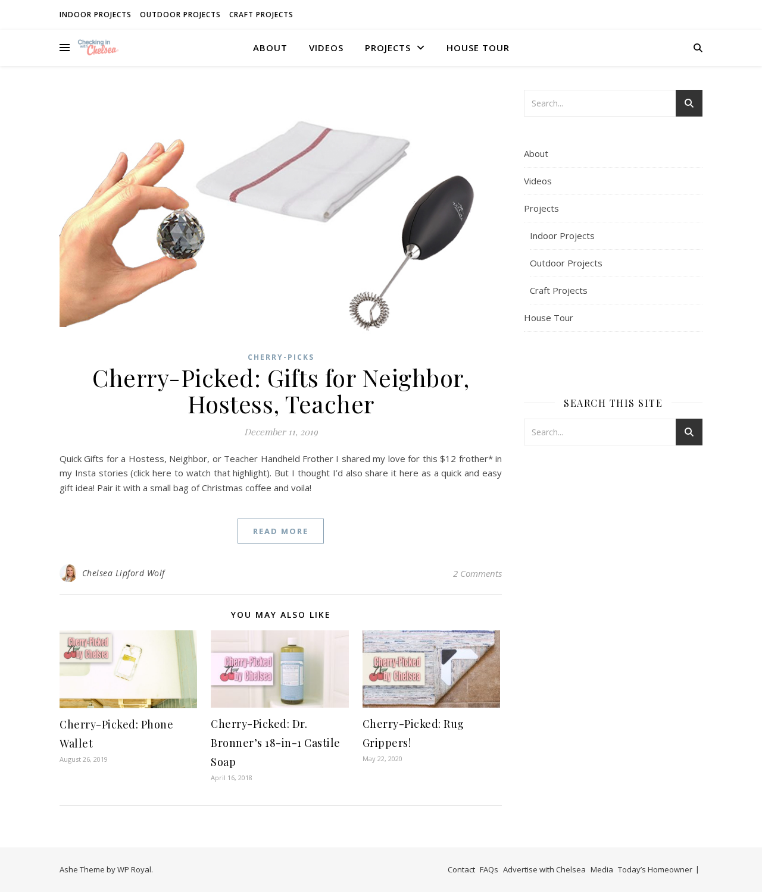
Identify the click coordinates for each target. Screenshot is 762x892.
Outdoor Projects (180, 15)
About (270, 48)
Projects (388, 48)
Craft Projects (261, 15)
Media (602, 869)
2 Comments (477, 573)
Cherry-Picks (281, 357)
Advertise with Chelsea (544, 869)
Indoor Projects (96, 15)
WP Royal (134, 869)
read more (280, 531)
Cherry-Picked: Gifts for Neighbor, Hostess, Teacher (280, 390)
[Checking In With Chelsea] (98, 47)
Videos (326, 48)
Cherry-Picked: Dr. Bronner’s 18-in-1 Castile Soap (276, 743)
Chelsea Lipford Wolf (123, 573)
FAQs (489, 869)
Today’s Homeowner (655, 869)
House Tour (478, 48)
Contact (461, 869)
